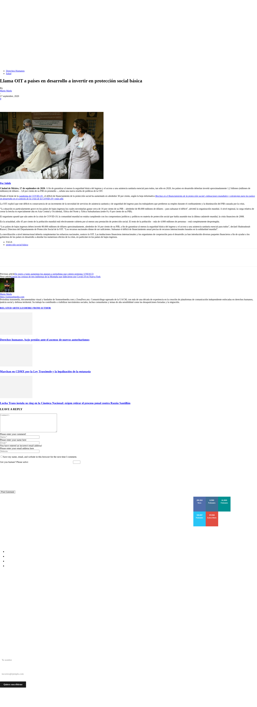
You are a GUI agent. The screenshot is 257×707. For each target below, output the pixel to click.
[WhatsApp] (37, 103)
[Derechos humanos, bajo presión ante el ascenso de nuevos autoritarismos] (16, 334)
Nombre (4, 655)
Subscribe (212, 512)
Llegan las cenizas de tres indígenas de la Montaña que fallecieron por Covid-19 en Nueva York (56, 276)
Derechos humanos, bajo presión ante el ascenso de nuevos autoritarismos (44, 339)
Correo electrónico (8, 669)
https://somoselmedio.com (12, 297)
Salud (8, 73)
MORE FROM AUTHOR (38, 308)
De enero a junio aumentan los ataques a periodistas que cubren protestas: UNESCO (54, 274)
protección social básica (17, 244)
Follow (212, 498)
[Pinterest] (26, 103)
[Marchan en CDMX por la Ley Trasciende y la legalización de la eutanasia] (16, 365)
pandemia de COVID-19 (31, 196)
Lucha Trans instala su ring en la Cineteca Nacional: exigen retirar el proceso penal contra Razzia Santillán (65, 403)
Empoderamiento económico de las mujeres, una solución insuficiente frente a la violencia (59, 600)
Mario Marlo (6, 91)
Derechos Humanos (15, 71)
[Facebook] (5, 103)
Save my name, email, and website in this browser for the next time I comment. (40, 457)
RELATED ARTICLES (12, 308)
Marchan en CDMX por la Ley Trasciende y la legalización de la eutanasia (45, 371)
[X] (16, 103)
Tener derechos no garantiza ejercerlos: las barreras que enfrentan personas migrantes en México (64, 589)
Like (200, 498)
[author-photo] (7, 291)
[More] (48, 103)
